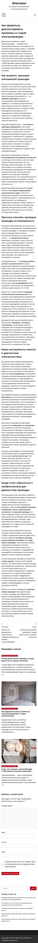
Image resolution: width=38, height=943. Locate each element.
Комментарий (7, 806)
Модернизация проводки (9, 656)
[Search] (34, 15)
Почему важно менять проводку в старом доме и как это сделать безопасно (18, 660)
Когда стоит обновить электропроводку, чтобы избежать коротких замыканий (17, 770)
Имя (4, 832)
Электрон (19, 3)
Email (4, 842)
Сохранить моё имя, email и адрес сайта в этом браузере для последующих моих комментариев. (20, 864)
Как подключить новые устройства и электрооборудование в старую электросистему (16, 714)
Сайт (3, 852)
